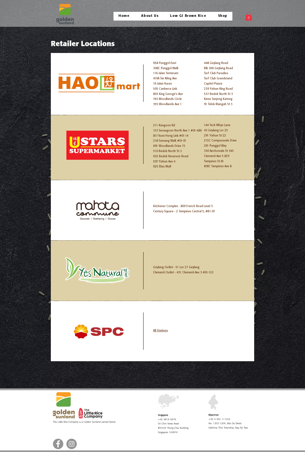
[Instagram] (71, 444)
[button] (248, 16)
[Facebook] (58, 444)
